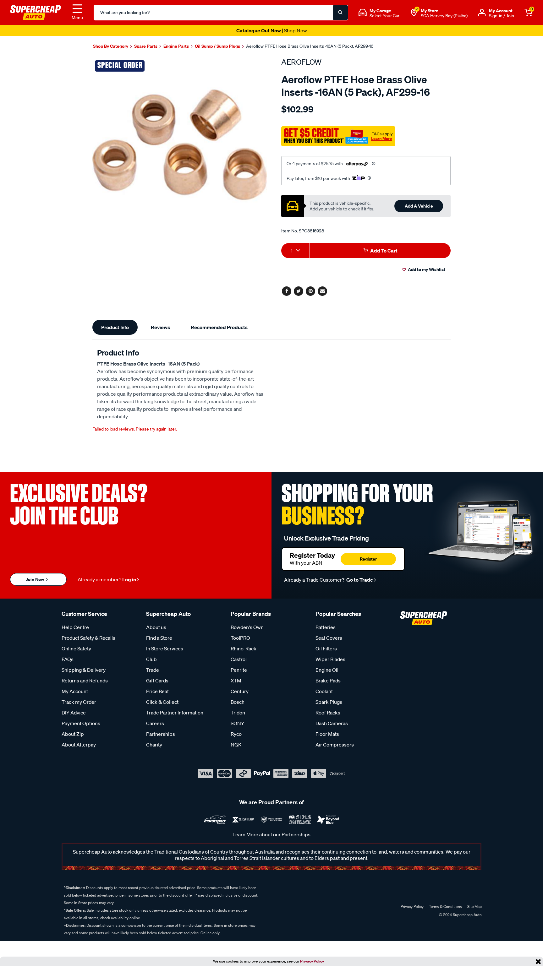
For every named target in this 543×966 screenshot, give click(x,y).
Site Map (474, 906)
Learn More (381, 138)
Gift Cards (157, 680)
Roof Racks (327, 712)
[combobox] (295, 250)
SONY (237, 723)
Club (151, 659)
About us (156, 627)
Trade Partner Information (174, 712)
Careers (155, 723)
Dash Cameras (331, 723)
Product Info (115, 327)
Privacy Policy (312, 961)
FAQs (68, 659)
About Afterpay (79, 744)
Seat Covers (328, 638)
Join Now (35, 579)
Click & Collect (162, 702)
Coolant (324, 691)
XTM (236, 680)
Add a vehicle (419, 206)
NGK (236, 744)
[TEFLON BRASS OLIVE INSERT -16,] (179, 144)
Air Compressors (334, 744)
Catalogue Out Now (271, 30)
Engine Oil (326, 670)
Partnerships (160, 734)
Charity (154, 744)
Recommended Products (219, 327)
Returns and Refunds (85, 680)
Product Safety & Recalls (88, 638)
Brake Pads (328, 680)
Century (240, 691)
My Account (75, 691)
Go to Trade (359, 580)
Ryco (236, 734)
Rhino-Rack (243, 648)
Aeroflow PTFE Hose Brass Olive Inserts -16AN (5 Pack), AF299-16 (309, 46)
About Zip (73, 734)
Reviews (160, 327)
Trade (152, 670)
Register (368, 559)
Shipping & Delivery (84, 670)
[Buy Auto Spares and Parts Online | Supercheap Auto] (35, 12)
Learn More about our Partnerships (271, 834)
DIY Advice (74, 712)
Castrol (239, 659)
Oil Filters (326, 648)
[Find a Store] (413, 12)
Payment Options (81, 723)
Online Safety (76, 648)
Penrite (239, 670)
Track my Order (79, 702)
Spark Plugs (328, 702)
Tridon (238, 712)
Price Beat (157, 691)
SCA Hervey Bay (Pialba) (444, 16)
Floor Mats (327, 734)
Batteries (325, 627)
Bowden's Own (247, 627)
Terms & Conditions (445, 906)
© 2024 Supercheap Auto (460, 914)
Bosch (237, 702)
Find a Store (159, 638)
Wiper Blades (330, 659)
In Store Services (164, 648)
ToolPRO (240, 638)
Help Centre (75, 627)
